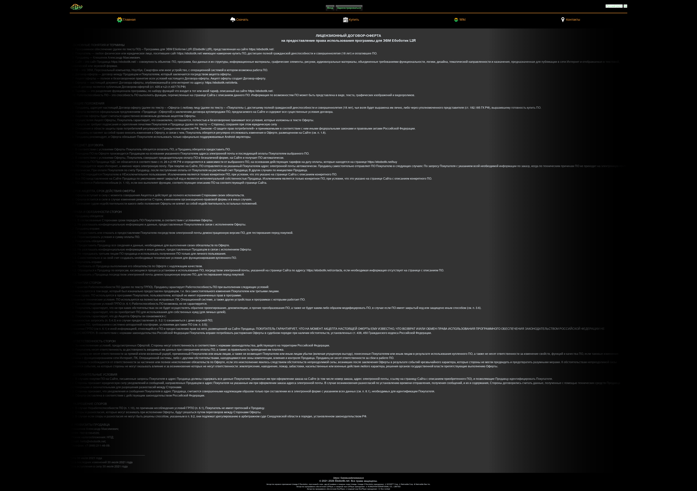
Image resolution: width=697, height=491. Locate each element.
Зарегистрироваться (349, 8)
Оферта (336, 477)
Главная (129, 19)
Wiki (462, 19)
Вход (330, 8)
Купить (354, 19)
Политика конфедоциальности (352, 477)
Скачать (242, 19)
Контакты (573, 19)
